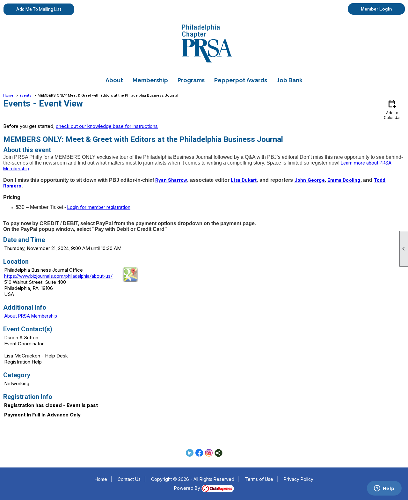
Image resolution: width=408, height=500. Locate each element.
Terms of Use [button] (259, 479)
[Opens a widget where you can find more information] (384, 489)
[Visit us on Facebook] (199, 453)
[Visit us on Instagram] (209, 453)
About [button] (114, 80)
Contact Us (129, 479)
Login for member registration (98, 207)
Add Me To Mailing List (38, 9)
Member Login (376, 8)
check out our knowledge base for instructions (107, 126)
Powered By (187, 488)
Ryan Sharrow (171, 180)
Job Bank (289, 80)
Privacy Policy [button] (298, 479)
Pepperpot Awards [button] (240, 80)
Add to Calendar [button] (392, 109)
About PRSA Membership (30, 316)
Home (8, 95)
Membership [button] (150, 80)
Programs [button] (191, 80)
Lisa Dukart (244, 180)
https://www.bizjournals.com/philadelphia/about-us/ (58, 276)
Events (25, 95)
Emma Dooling (343, 180)
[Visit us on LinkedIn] (190, 453)
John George (310, 180)
